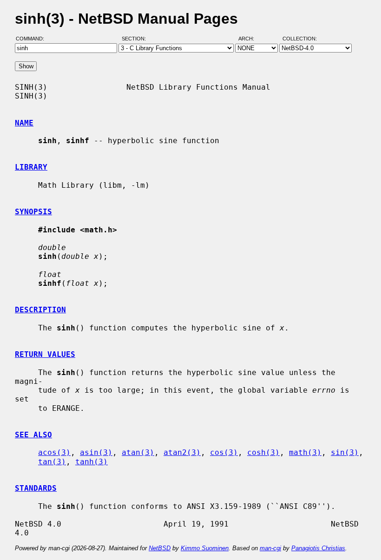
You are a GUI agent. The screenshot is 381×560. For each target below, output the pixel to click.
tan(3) (52, 461)
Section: (136, 38)
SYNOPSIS (33, 211)
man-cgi (270, 548)
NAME (24, 123)
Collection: (299, 38)
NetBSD (160, 548)
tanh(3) (91, 461)
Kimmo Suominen (205, 548)
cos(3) (224, 452)
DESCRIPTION (40, 309)
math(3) (305, 452)
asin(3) (96, 452)
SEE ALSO (33, 434)
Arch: (250, 38)
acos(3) (54, 452)
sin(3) (345, 452)
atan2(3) (182, 452)
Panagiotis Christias (318, 548)
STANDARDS (36, 488)
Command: (33, 38)
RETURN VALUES (45, 354)
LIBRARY (31, 167)
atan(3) (138, 452)
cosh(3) (263, 452)
